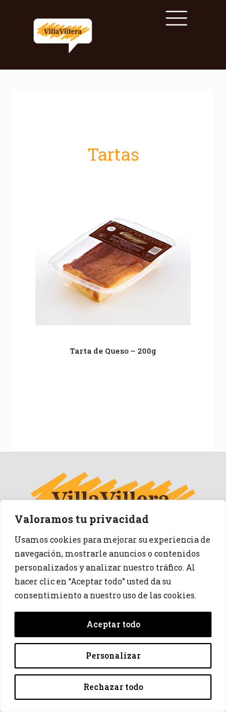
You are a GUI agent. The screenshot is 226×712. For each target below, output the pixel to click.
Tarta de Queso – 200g (113, 351)
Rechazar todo (113, 686)
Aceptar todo (113, 624)
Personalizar (113, 655)
